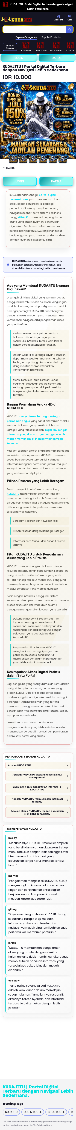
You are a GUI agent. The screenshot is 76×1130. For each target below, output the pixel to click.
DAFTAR (57, 57)
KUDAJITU (24, 217)
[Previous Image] (3, 121)
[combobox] (34, 29)
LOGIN (19, 57)
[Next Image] (73, 121)
